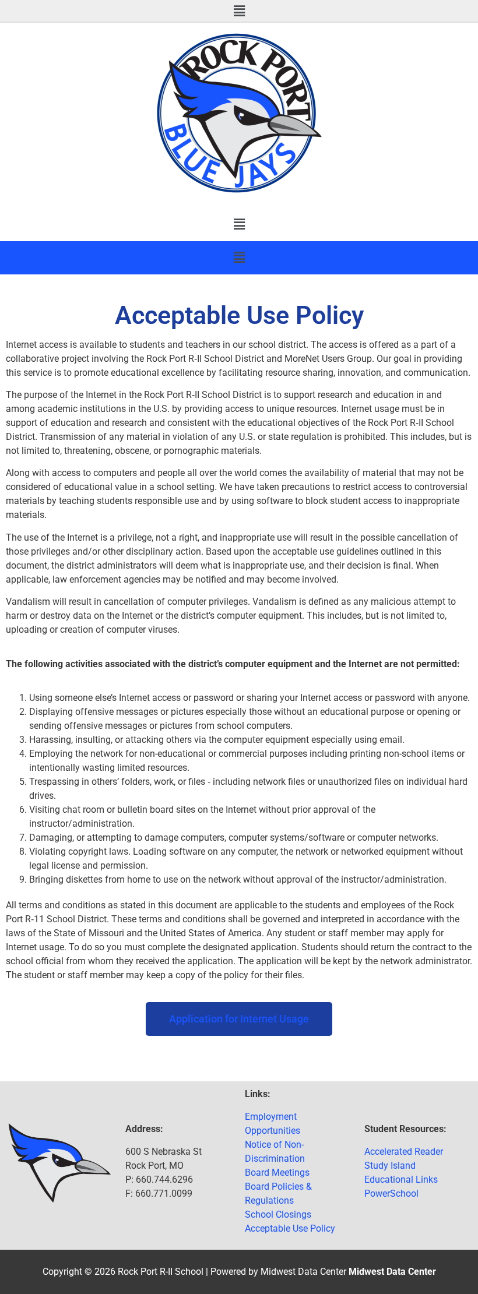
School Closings (278, 1214)
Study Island (390, 1165)
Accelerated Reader (403, 1151)
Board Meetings (277, 1172)
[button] (239, 11)
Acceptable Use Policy (290, 1228)
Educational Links (401, 1179)
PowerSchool (391, 1193)
